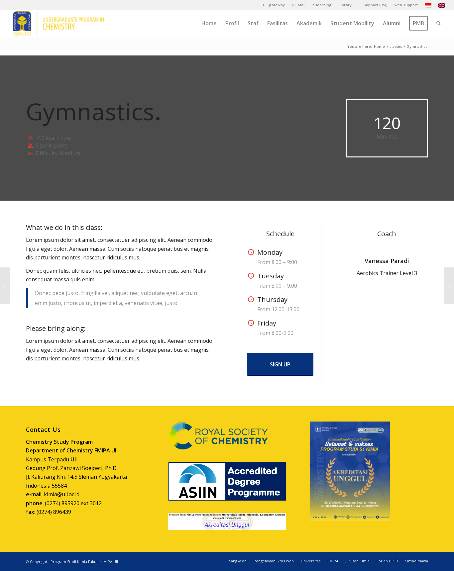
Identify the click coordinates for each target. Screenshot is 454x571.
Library (345, 4)
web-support (406, 4)
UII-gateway (274, 4)
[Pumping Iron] (5, 285)
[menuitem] (274, 5)
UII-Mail (298, 4)
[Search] (438, 23)
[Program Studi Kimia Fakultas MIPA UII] (58, 23)
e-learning (322, 4)
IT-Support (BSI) (373, 4)
